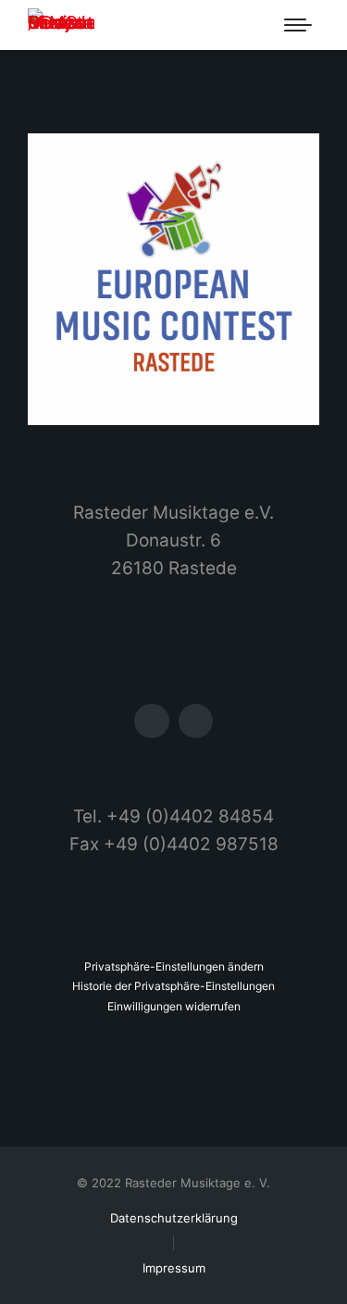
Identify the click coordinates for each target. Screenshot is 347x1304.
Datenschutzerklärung (174, 1217)
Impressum (174, 1267)
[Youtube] (196, 721)
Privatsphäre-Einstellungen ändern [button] (174, 966)
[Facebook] (151, 721)
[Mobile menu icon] (298, 25)
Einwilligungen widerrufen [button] (174, 1006)
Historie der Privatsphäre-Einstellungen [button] (173, 986)
